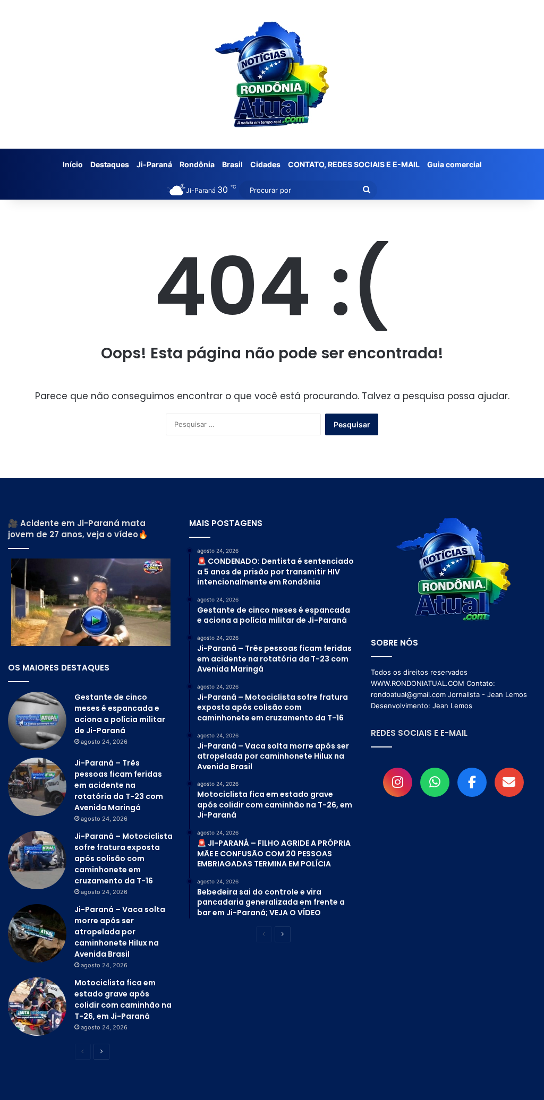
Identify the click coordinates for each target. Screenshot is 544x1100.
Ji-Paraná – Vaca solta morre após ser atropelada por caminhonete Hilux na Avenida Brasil (119, 931)
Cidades (265, 164)
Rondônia (197, 164)
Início (73, 164)
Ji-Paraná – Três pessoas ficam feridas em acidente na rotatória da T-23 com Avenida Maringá (118, 785)
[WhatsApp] (434, 782)
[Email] (509, 782)
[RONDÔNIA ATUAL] (272, 74)
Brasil (232, 164)
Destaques (109, 164)
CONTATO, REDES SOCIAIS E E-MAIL (354, 164)
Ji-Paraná (154, 164)
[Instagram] (397, 782)
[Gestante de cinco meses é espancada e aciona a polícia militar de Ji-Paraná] (37, 721)
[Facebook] (472, 782)
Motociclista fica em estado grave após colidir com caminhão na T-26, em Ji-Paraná (123, 999)
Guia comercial (454, 164)
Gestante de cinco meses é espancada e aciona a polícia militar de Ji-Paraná (119, 714)
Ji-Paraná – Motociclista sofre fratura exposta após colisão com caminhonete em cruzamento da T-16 (123, 858)
